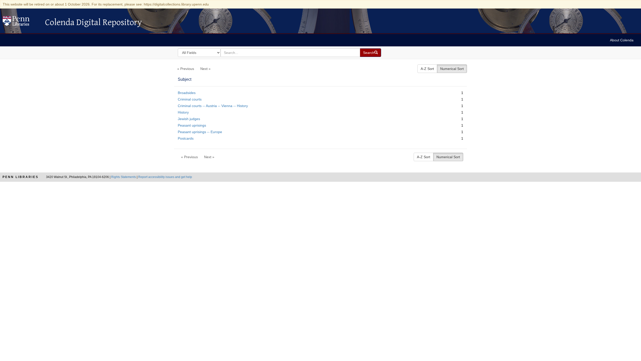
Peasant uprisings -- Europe (200, 132)
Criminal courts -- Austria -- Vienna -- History (213, 106)
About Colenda (621, 40)
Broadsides (187, 93)
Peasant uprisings (192, 125)
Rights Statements (123, 177)
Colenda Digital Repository (21, 22)
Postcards (186, 138)
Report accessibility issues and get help (165, 177)
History (183, 112)
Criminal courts (190, 99)
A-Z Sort (427, 69)
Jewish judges (189, 119)
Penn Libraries (21, 177)
